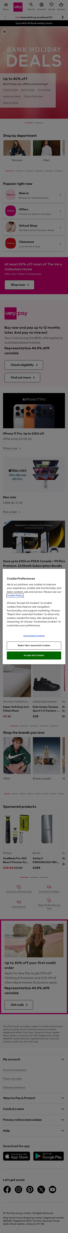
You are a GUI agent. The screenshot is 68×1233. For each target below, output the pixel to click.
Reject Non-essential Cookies (34, 645)
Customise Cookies (34, 635)
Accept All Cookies (34, 655)
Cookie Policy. (15, 595)
